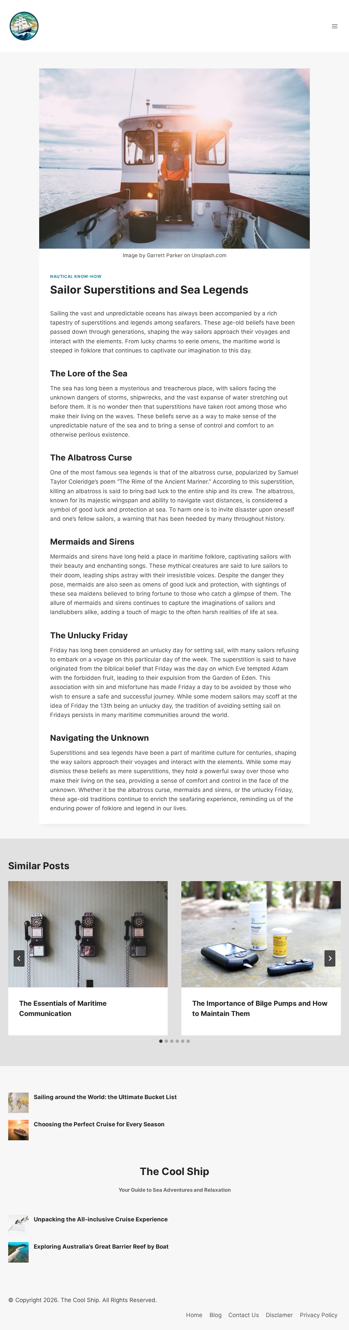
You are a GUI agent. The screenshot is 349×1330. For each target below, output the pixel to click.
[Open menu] (334, 26)
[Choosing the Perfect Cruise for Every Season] (18, 1130)
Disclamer (279, 1315)
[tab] (161, 1041)
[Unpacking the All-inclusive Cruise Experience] (18, 1225)
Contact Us (243, 1315)
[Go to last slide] (19, 958)
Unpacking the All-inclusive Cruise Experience (101, 1219)
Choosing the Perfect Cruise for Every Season (99, 1124)
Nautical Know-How (75, 276)
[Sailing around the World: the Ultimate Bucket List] (18, 1103)
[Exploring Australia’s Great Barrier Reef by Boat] (18, 1252)
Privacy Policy (318, 1315)
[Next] (329, 958)
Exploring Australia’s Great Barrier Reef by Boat (101, 1246)
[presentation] (88, 934)
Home (194, 1315)
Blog (216, 1315)
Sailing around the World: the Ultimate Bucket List (105, 1097)
